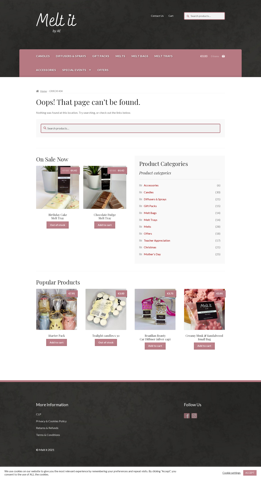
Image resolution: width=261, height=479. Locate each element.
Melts (120, 56)
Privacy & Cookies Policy (51, 421)
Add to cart (57, 342)
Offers (103, 70)
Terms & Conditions (48, 434)
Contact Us (157, 15)
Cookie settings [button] (231, 472)
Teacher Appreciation (157, 240)
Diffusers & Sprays (71, 56)
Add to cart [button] (105, 224)
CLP (38, 414)
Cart (170, 15)
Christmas (150, 247)
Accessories (46, 70)
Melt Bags (140, 56)
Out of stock (57, 224)
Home (43, 91)
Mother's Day (152, 254)
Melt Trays (163, 56)
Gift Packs (100, 56)
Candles (43, 56)
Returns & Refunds (47, 428)
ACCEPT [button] (249, 472)
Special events (74, 70)
